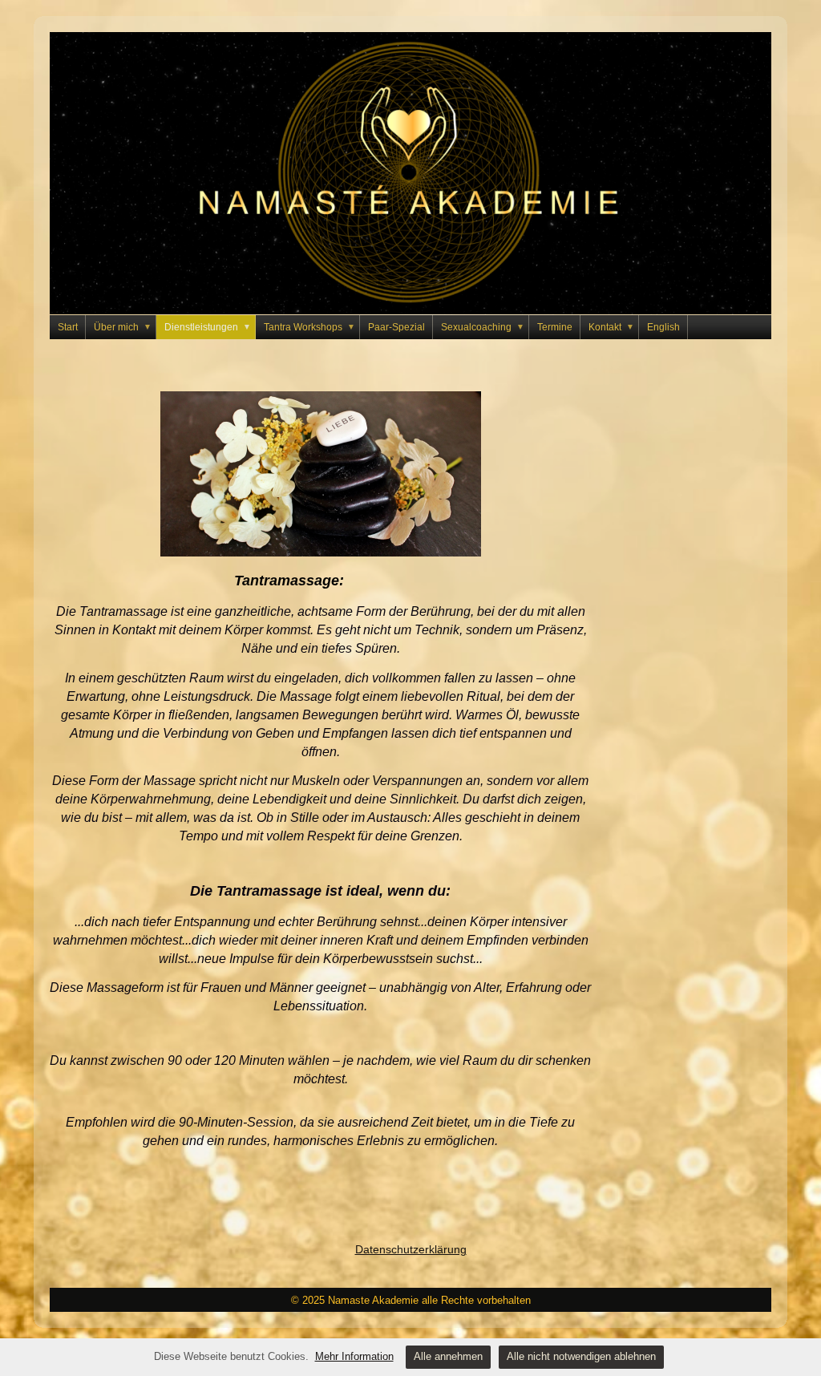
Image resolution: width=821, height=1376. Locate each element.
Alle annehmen (448, 1356)
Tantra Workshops (309, 327)
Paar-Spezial (396, 327)
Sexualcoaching (482, 327)
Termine (554, 327)
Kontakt (611, 327)
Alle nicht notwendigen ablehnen (581, 1356)
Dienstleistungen (207, 327)
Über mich (123, 327)
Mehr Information (354, 1356)
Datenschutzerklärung (411, 1249)
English (663, 327)
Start (68, 327)
